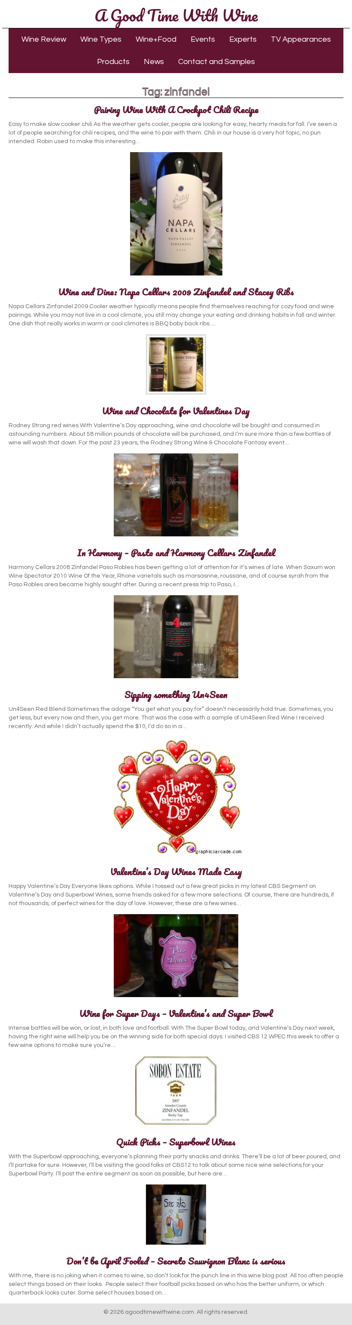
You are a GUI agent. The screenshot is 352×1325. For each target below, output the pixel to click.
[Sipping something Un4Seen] (176, 679)
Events (203, 39)
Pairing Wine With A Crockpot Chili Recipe (176, 109)
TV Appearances (301, 39)
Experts (243, 39)
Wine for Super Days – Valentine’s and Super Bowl (176, 1013)
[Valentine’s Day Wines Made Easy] (176, 856)
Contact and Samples (216, 62)
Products (113, 62)
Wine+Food (156, 39)
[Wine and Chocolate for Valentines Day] (176, 395)
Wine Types (100, 39)
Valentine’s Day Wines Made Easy (176, 871)
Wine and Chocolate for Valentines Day (176, 410)
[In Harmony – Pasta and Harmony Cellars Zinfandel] (176, 537)
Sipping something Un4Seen (176, 694)
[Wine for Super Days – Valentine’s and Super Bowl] (176, 998)
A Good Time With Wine (176, 15)
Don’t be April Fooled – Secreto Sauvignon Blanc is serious (176, 1260)
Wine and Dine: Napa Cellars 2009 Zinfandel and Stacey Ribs (176, 291)
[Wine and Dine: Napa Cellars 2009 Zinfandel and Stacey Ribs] (176, 276)
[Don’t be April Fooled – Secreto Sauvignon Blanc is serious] (176, 1245)
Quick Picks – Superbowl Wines (176, 1141)
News (154, 62)
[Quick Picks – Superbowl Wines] (176, 1126)
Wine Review (43, 39)
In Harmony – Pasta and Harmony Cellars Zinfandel (176, 552)
